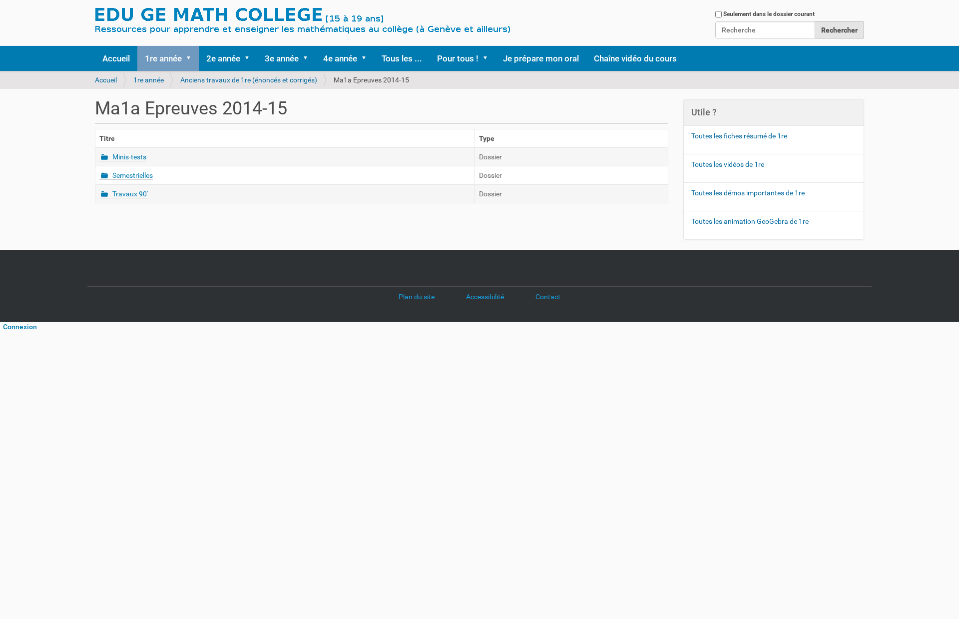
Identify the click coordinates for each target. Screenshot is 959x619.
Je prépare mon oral (541, 58)
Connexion (18, 327)
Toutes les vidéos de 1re (727, 164)
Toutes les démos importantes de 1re (748, 193)
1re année (163, 58)
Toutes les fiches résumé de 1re (739, 136)
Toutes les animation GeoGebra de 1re (750, 221)
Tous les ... (402, 58)
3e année (282, 58)
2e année (223, 58)
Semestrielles (132, 175)
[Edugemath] (332, 21)
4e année (340, 58)
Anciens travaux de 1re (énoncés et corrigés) (248, 80)
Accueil (116, 58)
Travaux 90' (130, 194)
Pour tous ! (458, 58)
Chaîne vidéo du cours (635, 58)
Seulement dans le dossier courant (769, 13)
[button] (192, 58)
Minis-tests (129, 157)
